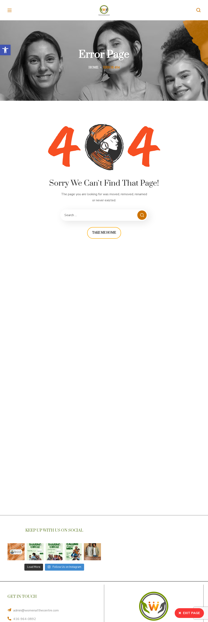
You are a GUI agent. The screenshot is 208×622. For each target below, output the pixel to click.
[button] (5, 50)
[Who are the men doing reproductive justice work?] (73, 551)
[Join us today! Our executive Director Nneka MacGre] (92, 551)
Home (93, 67)
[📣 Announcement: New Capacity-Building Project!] (16, 551)
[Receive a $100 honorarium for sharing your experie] (35, 551)
